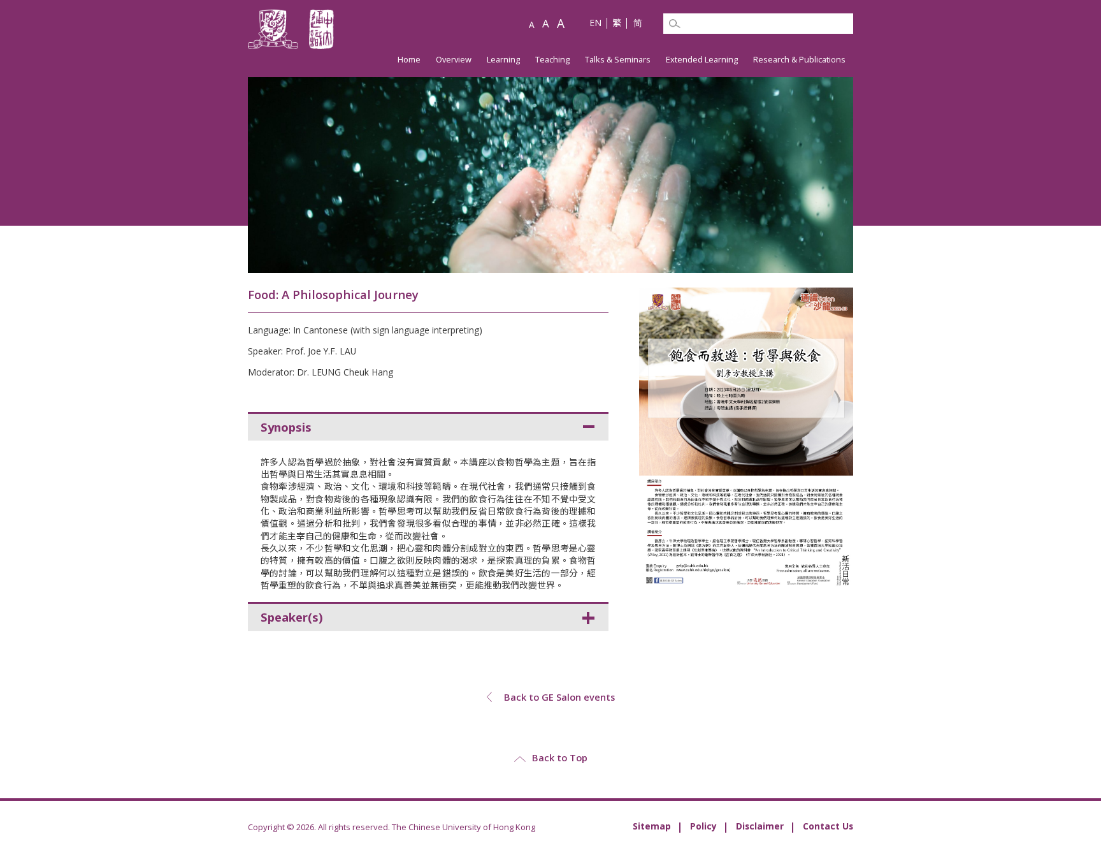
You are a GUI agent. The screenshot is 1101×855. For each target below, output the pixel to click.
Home (409, 59)
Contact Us (828, 826)
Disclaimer (760, 826)
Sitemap (652, 826)
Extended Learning (702, 59)
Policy (703, 826)
